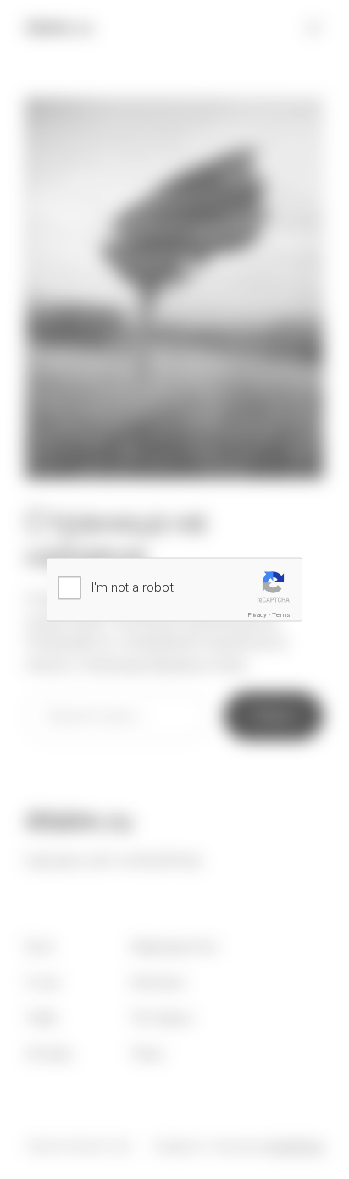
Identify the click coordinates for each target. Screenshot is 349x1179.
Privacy (257, 614)
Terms (281, 614)
